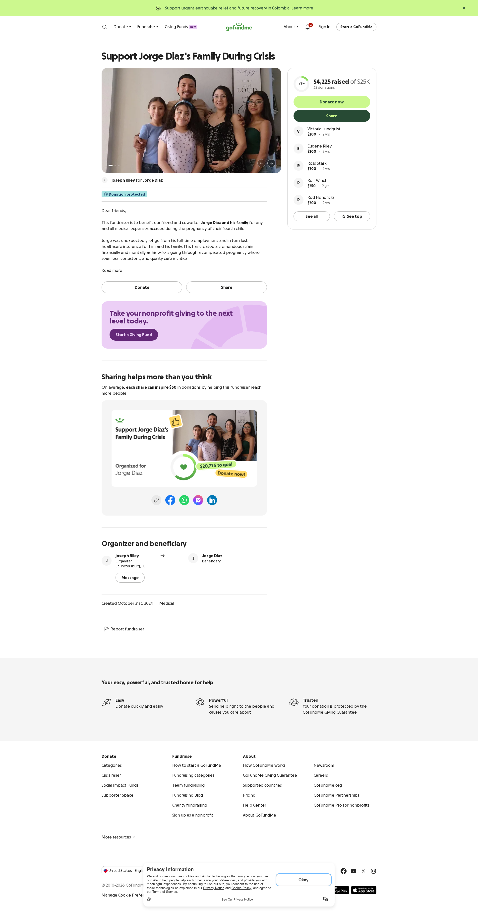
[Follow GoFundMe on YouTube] (353, 871)
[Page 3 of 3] (119, 165)
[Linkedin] (212, 500)
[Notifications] (307, 27)
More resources (116, 837)
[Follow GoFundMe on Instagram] (373, 871)
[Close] (464, 8)
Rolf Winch (317, 180)
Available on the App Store (363, 890)
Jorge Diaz (212, 555)
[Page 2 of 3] (115, 165)
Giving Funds (180, 26)
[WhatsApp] (184, 500)
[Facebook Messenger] (198, 500)
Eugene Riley (319, 146)
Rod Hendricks (321, 197)
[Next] (271, 163)
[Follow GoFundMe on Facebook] (344, 871)
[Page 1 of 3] (111, 165)
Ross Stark (317, 163)
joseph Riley (127, 555)
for (137, 180)
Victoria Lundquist (324, 129)
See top (354, 216)
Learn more (302, 8)
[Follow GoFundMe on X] (363, 871)
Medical (166, 603)
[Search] (105, 27)
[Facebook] (170, 500)
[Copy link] (156, 500)
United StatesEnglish (127, 871)
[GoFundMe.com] (239, 26)
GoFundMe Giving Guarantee (330, 712)
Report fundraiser (127, 629)
